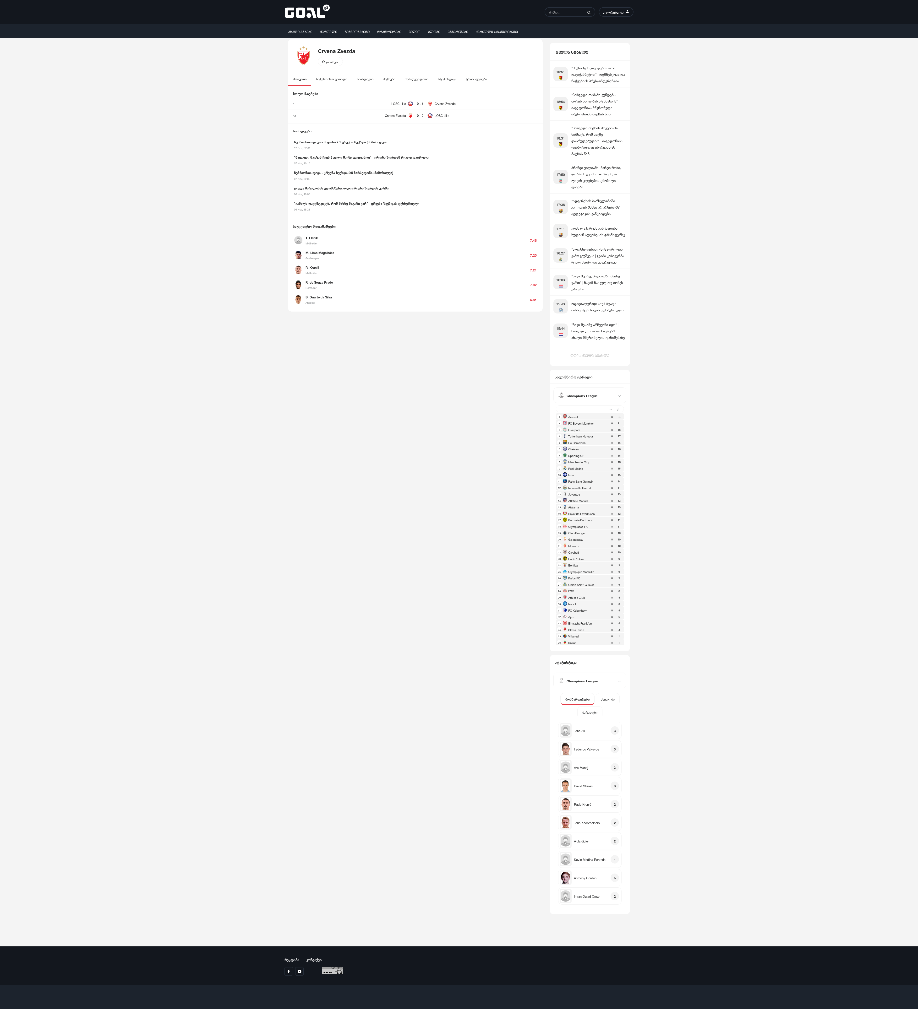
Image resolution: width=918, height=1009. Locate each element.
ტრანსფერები (389, 31)
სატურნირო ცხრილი (331, 79)
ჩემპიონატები (357, 31)
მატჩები (389, 79)
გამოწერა (332, 61)
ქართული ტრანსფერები (497, 31)
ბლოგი (434, 31)
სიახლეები (365, 79)
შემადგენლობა (416, 79)
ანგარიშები (458, 31)
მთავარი (299, 79)
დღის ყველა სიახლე (589, 355)
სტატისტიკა (447, 79)
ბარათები (589, 712)
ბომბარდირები (577, 699)
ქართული (328, 31)
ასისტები (608, 699)
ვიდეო (415, 31)
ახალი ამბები (300, 31)
